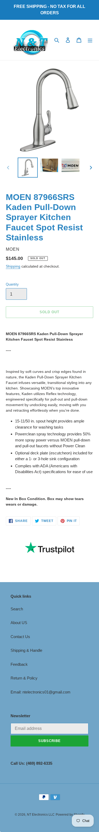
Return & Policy (24, 678)
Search (17, 609)
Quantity (12, 284)
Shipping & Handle (26, 650)
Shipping (13, 266)
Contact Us (20, 636)
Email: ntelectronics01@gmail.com (40, 692)
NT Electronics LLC (41, 814)
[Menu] (90, 40)
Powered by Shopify (70, 814)
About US (19, 622)
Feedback (19, 664)
